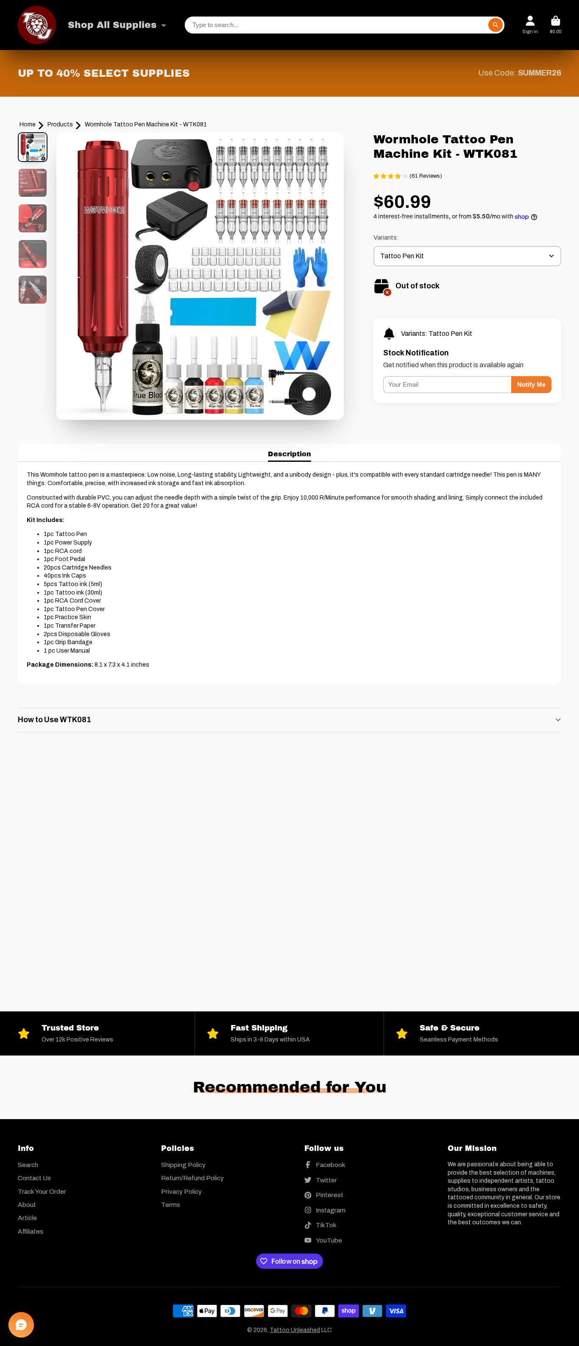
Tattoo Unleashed (295, 1330)
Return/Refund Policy (192, 1177)
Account (530, 25)
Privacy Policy (181, 1191)
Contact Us (34, 1177)
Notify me (531, 384)
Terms (170, 1204)
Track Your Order (42, 1191)
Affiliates (30, 1231)
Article (27, 1217)
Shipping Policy (183, 1164)
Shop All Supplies (112, 25)
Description (289, 454)
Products (60, 124)
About (27, 1204)
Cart (555, 25)
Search (28, 1164)
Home (27, 124)
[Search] (495, 25)
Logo (37, 25)
